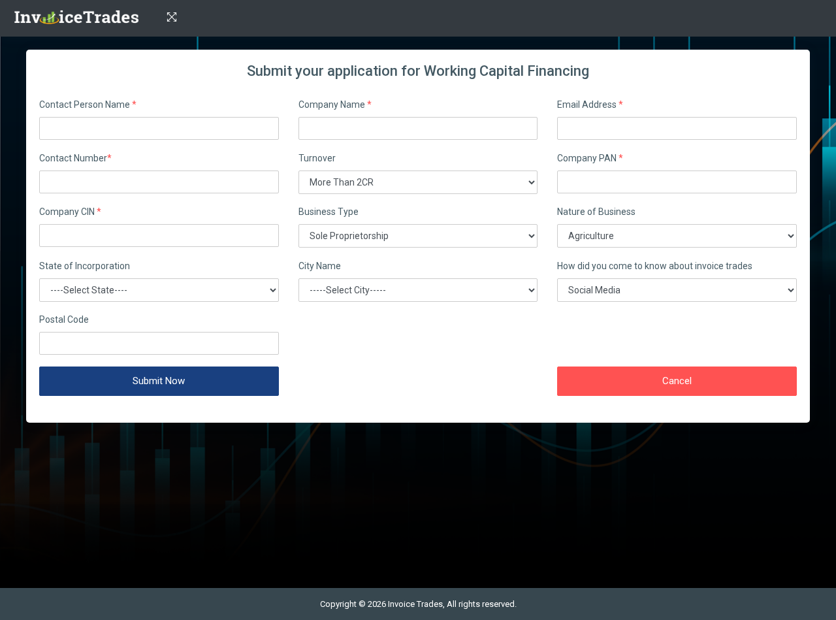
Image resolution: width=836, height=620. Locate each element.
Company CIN (70, 211)
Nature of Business (596, 211)
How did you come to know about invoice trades (654, 266)
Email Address (590, 104)
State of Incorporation (84, 266)
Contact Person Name (88, 104)
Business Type (328, 211)
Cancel (677, 381)
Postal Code (64, 319)
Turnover (317, 158)
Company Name (335, 104)
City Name (319, 266)
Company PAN (590, 158)
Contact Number (75, 158)
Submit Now (159, 381)
